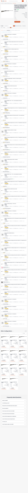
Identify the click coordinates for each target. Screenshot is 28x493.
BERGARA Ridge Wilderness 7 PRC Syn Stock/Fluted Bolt (11, 56)
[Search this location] (14, 26)
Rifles (3, 3)
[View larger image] (2, 36)
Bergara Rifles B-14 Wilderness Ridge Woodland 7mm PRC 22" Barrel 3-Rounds (14, 41)
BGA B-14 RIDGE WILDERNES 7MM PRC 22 (9, 71)
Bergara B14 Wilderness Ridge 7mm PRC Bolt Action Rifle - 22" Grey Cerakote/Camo (14, 115)
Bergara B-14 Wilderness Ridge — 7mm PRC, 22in (10, 203)
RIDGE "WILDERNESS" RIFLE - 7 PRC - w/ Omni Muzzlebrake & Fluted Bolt (13, 100)
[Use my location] (12, 25)
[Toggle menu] (26, 1)
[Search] (23, 1)
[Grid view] (9, 27)
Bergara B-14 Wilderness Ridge (8, 3)
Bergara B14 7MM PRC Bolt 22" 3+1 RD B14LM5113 (10, 34)
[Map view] (11, 27)
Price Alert (23, 21)
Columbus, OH (8, 30)
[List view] (10, 27)
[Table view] (26, 331)
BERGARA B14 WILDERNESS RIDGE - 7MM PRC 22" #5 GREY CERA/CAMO (13, 78)
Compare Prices (18, 21)
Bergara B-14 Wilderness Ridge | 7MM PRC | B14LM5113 (11, 159)
